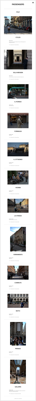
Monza (18, 137)
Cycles (18, 37)
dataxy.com (20, 398)
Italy (17, 165)
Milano (18, 260)
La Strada (18, 216)
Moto (18, 311)
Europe (16, 137)
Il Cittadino (18, 159)
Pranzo (18, 348)
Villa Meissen (18, 72)
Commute (18, 283)
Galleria (18, 387)
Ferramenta (18, 254)
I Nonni (18, 187)
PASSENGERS (18, 4)
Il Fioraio (18, 102)
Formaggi (18, 131)
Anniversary (16, 393)
